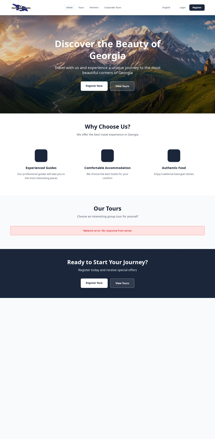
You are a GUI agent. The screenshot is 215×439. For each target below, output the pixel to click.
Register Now (94, 86)
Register (196, 7)
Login (183, 7)
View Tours (122, 86)
